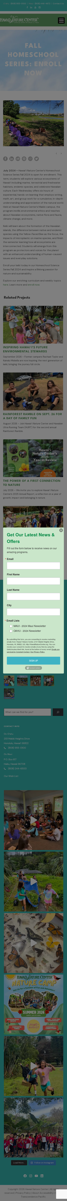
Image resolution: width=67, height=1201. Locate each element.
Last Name (13, 590)
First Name (13, 574)
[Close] (61, 530)
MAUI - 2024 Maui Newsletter (30, 626)
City (9, 605)
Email (10, 559)
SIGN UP (33, 660)
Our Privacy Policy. (37, 651)
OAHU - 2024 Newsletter (27, 631)
